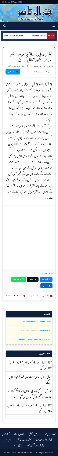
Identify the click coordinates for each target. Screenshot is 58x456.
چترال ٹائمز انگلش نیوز (35, 445)
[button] (53, 25)
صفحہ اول (6, 433)
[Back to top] (5, 453)
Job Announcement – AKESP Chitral (36, 321)
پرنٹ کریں (11, 71)
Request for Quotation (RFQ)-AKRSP (36, 330)
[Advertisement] (29, 237)
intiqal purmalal (14, 295)
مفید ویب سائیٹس (23, 439)
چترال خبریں (34, 295)
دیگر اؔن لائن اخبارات (44, 439)
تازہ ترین (45, 295)
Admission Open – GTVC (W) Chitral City (35, 339)
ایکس (31, 279)
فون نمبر (8, 439)
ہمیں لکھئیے (33, 433)
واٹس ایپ (17, 279)
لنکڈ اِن (45, 285)
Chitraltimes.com (25, 452)
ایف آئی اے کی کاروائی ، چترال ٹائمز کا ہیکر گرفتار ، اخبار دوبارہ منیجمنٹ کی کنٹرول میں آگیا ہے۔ (30, 393)
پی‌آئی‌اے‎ (18, 445)
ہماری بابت (19, 433)
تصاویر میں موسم (49, 433)
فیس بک (45, 279)
